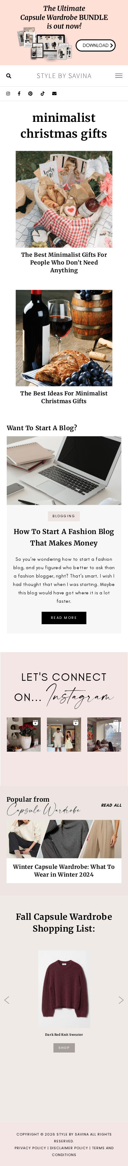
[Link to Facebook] (19, 93)
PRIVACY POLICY (30, 1147)
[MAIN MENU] (118, 75)
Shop (64, 1047)
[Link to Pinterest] (30, 93)
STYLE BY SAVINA (73, 1134)
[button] (24, 734)
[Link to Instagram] (8, 93)
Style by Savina (64, 75)
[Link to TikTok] (43, 93)
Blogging (64, 516)
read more (64, 617)
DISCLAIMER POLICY (69, 1147)
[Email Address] (54, 93)
